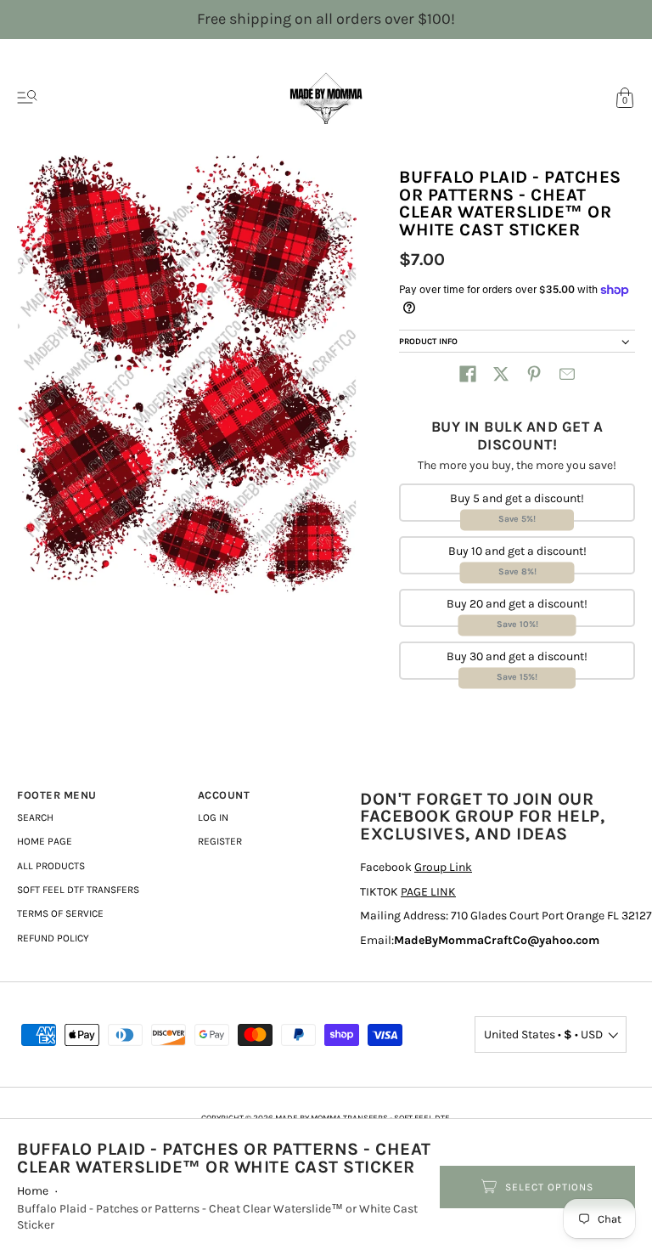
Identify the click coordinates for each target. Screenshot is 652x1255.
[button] (467, 373)
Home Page (44, 841)
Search (35, 817)
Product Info (428, 341)
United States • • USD (543, 1034)
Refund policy (53, 938)
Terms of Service (60, 913)
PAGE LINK (428, 892)
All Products (51, 866)
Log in (213, 817)
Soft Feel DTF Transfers (78, 890)
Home (32, 1191)
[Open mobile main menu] (27, 98)
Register (220, 841)
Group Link (443, 867)
